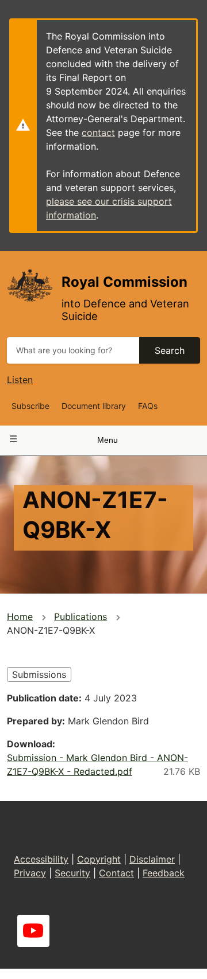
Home (20, 616)
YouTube (33, 931)
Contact (116, 873)
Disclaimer (152, 859)
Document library (94, 406)
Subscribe (30, 406)
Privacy (30, 873)
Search (170, 350)
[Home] (29, 285)
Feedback (164, 873)
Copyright (99, 859)
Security (72, 873)
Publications (80, 616)
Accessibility (41, 859)
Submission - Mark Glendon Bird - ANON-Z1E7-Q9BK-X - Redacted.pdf (97, 764)
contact (98, 132)
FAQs (148, 406)
